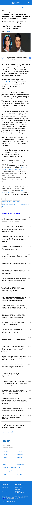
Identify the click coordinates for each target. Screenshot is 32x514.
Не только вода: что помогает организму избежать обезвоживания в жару (14, 374)
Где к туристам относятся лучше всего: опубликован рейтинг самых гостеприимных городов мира (13, 315)
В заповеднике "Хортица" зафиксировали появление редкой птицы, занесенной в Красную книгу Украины (14, 401)
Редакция (4, 487)
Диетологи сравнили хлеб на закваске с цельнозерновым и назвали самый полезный (12, 366)
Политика (9, 199)
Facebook (6, 82)
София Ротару (5, 206)
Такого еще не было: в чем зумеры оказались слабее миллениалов (13, 264)
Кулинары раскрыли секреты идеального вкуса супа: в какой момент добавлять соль (12, 248)
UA (29, 2)
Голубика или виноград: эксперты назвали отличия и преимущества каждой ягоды (13, 271)
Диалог (3, 10)
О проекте (4, 484)
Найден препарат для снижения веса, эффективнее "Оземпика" (12, 409)
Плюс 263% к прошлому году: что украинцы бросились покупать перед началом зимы (14, 256)
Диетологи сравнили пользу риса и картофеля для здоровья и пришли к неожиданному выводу (14, 383)
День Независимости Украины (9, 204)
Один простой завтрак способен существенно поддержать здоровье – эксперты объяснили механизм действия (14, 349)
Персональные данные (20, 488)
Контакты (4, 491)
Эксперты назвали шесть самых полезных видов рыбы (12, 323)
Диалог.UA (9, 31)
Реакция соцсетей (24, 204)
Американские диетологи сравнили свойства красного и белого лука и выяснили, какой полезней (14, 219)
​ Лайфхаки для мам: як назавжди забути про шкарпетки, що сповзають (12, 417)
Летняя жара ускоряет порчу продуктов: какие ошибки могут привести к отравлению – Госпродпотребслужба (12, 289)
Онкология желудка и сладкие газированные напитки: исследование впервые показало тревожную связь (13, 229)
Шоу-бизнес (16, 201)
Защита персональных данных (19, 492)
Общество (16, 199)
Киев (3, 199)
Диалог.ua (4, 498)
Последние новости (11, 213)
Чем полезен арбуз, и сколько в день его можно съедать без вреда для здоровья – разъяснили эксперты (14, 280)
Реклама (18, 484)
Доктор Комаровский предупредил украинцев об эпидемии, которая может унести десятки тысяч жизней (14, 307)
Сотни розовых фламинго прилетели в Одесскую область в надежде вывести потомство (14, 358)
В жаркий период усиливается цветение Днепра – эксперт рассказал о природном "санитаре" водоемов (13, 239)
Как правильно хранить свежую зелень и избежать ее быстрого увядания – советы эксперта (12, 425)
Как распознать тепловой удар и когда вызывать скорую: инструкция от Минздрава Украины (14, 391)
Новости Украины (6, 201)
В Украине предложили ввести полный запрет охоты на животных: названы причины (13, 339)
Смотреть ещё (7, 432)
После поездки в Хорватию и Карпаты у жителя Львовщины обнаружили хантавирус (12, 331)
